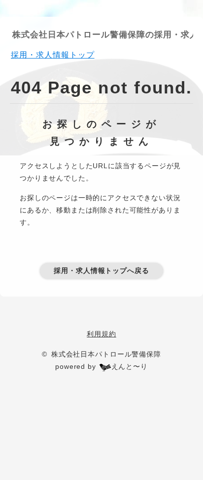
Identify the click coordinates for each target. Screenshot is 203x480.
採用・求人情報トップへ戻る (101, 270)
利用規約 (101, 334)
